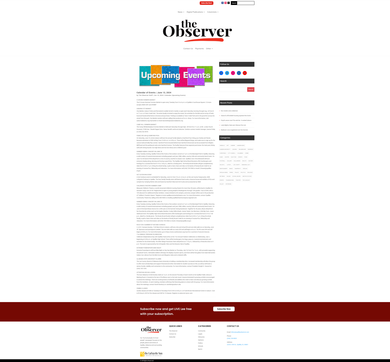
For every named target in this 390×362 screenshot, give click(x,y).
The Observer (173, 331)
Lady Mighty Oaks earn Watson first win (233, 125)
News (180, 12)
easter (227, 157)
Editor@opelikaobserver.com (240, 332)
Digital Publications (195, 12)
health (244, 160)
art (228, 145)
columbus (240, 153)
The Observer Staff (146, 95)
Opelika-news (224, 172)
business (250, 149)
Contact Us (188, 48)
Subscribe (172, 337)
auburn (233, 145)
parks (231, 172)
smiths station (247, 176)
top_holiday (246, 180)
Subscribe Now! (206, 3)
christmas (223, 153)
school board (236, 176)
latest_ (229, 164)
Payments (199, 48)
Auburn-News (241, 145)
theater (238, 180)
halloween (237, 160)
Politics (200, 343)
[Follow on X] (229, 3)
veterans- (229, 184)
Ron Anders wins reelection (229, 111)
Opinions (201, 340)
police (237, 172)
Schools (200, 346)
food (245, 157)
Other (208, 48)
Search (250, 89)
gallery (229, 160)
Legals (200, 334)
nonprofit (238, 168)
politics (243, 172)
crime (247, 153)
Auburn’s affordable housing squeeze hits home (236, 115)
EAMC (221, 157)
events (240, 157)
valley (222, 184)
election (233, 157)
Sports (200, 349)
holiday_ (222, 164)
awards (234, 149)
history (250, 160)
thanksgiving (230, 180)
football (222, 160)
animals (222, 145)
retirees (222, 176)
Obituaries (201, 337)
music (231, 168)
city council (231, 153)
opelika (245, 168)
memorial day (246, 164)
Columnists (212, 12)
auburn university (225, 149)
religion (250, 172)
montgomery (223, 168)
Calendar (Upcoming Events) (175, 95)
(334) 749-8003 (232, 338)
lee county (236, 164)
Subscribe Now (224, 309)
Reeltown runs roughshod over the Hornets (234, 130)
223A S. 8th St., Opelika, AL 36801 (237, 344)
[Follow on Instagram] (225, 3)
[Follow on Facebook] (222, 3)
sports (222, 180)
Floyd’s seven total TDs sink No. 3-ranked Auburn (236, 120)
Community (201, 331)
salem (228, 176)
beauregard (242, 149)
